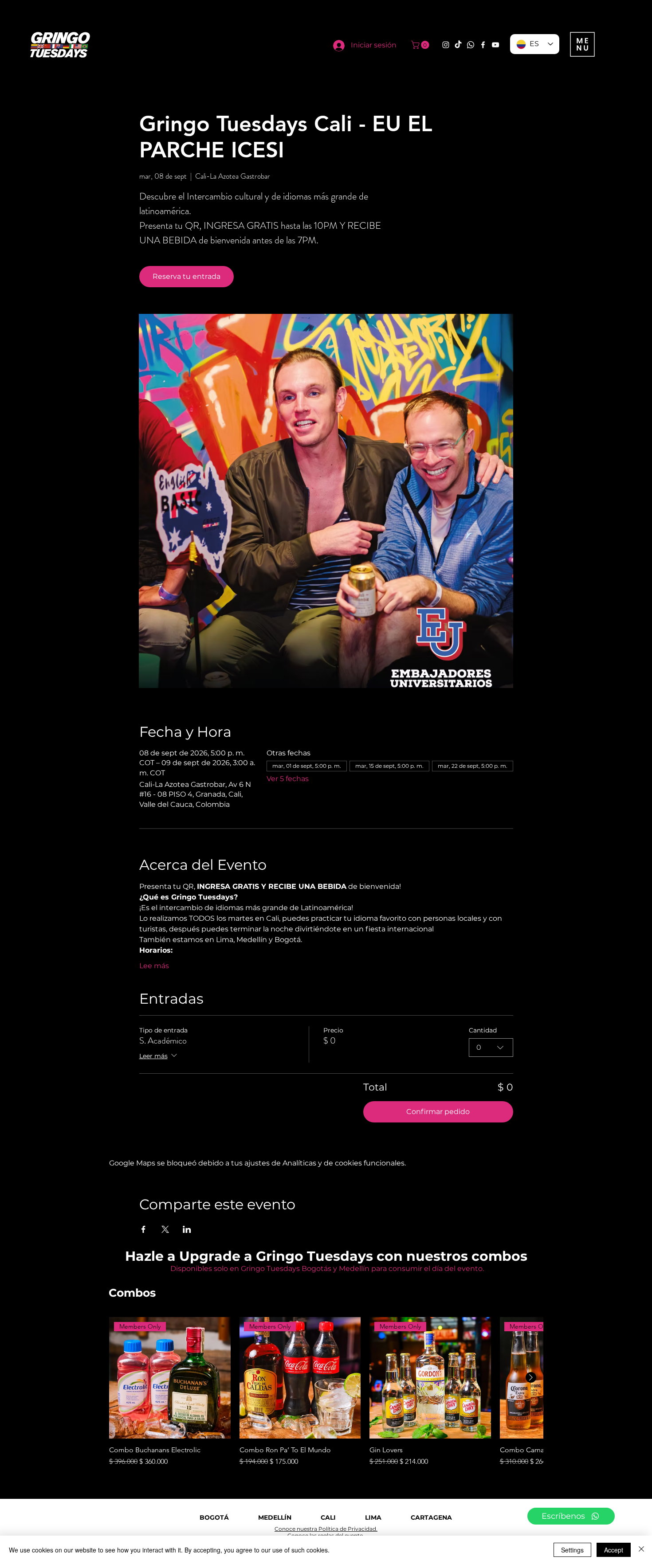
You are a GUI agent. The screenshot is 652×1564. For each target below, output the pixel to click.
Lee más (154, 966)
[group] (326, 1392)
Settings (572, 1549)
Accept (613, 1549)
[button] (421, 45)
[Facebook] (483, 44)
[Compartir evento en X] (165, 1229)
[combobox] (491, 1047)
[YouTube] (495, 44)
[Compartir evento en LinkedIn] (187, 1229)
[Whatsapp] (470, 44)
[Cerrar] (641, 1550)
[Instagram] (445, 44)
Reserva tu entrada (186, 276)
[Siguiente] (531, 1377)
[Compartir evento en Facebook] (143, 1229)
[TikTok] (458, 44)
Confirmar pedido (438, 1111)
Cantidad (483, 1030)
